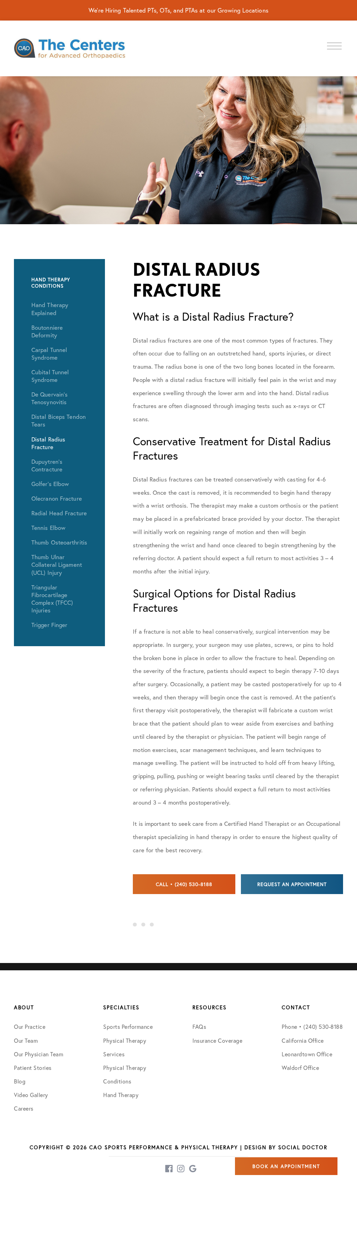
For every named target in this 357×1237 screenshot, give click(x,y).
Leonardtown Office (307, 1054)
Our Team (26, 1040)
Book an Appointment (286, 1166)
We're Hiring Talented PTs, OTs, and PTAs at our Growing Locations (178, 10)
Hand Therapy (120, 1094)
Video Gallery (31, 1094)
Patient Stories (33, 1067)
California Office (303, 1040)
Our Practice (29, 1026)
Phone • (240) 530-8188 (312, 1026)
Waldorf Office (300, 1067)
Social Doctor (302, 1147)
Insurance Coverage (217, 1040)
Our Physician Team (38, 1054)
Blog (19, 1081)
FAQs (199, 1026)
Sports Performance (128, 1026)
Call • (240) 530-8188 (184, 884)
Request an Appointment (292, 884)
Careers (23, 1108)
